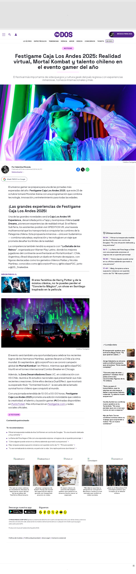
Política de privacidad (32, 538)
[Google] (40, 512)
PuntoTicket (18, 403)
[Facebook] (44, 512)
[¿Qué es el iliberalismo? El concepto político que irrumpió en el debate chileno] (117, 475)
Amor (71, 41)
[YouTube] (61, 512)
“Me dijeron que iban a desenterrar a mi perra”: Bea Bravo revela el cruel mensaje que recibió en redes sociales (92, 491)
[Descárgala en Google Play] (16, 511)
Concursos (90, 41)
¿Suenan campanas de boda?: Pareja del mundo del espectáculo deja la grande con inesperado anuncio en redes (43, 491)
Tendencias (54, 41)
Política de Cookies (16, 538)
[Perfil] (16, 34)
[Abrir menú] (4, 35)
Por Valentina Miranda (21, 167)
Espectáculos (40, 41)
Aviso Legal (46, 538)
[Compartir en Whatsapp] (87, 169)
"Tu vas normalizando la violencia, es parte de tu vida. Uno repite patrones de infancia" (41, 448)
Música (64, 41)
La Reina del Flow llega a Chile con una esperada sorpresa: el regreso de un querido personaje (44, 438)
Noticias (68, 48)
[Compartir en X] (83, 169)
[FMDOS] (63, 34)
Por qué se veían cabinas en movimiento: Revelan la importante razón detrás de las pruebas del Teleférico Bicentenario (19, 491)
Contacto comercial (59, 538)
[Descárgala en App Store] (30, 511)
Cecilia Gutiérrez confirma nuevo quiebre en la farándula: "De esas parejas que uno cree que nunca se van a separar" (114, 406)
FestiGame (15, 415)
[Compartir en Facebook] (78, 169)
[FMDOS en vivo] (111, 34)
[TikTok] (57, 512)
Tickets (100, 41)
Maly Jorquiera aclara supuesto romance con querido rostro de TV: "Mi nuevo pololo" (41, 445)
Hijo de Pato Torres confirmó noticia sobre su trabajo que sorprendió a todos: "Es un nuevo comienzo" (114, 419)
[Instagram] (48, 512)
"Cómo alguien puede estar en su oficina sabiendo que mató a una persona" (37, 441)
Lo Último (27, 41)
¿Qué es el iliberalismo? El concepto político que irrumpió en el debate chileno (117, 490)
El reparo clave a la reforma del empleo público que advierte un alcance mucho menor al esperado (68, 491)
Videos (79, 41)
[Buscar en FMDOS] (9, 34)
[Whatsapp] (65, 512)
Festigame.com (56, 403)
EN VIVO (109, 41)
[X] (53, 512)
